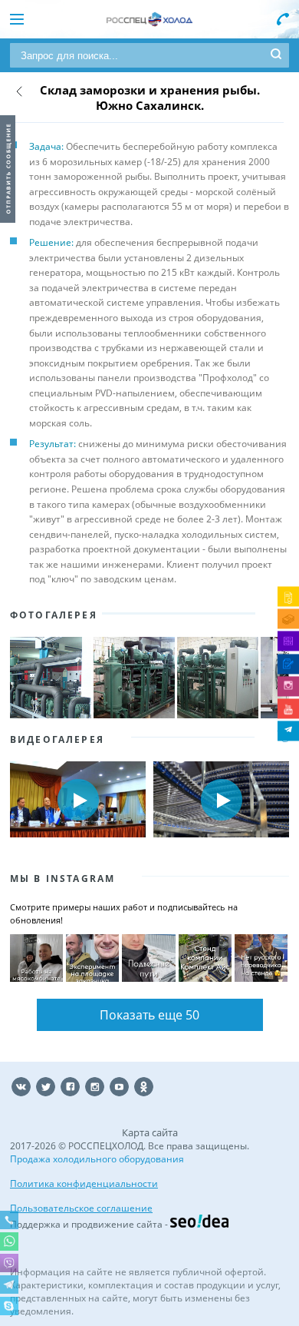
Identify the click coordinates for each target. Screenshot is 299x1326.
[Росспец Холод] (149, 19)
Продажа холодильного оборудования (97, 1158)
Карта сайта (150, 1132)
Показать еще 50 (149, 1014)
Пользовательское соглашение (81, 1208)
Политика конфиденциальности (84, 1183)
